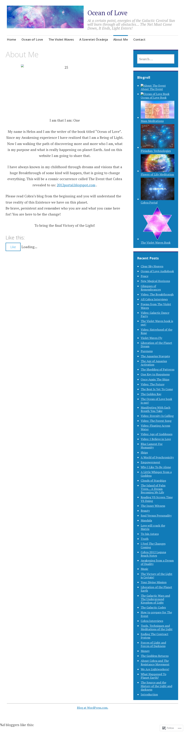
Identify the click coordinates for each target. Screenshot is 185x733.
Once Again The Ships (155, 379)
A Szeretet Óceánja (93, 39)
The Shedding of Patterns (157, 369)
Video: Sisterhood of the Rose (156, 331)
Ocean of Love (107, 13)
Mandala (146, 520)
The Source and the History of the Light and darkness (156, 685)
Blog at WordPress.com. (92, 708)
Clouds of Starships (153, 481)
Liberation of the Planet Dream (156, 344)
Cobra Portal (149, 202)
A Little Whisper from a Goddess (156, 473)
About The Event (152, 89)
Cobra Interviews (152, 621)
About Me (120, 39)
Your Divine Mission (154, 582)
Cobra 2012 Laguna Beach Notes (153, 554)
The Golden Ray (151, 394)
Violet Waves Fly (151, 338)
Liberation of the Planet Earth (156, 589)
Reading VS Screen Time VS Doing (157, 499)
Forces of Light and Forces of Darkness (153, 644)
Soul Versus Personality (156, 515)
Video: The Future (152, 384)
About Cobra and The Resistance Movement (155, 662)
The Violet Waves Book (156, 242)
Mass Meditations (152, 121)
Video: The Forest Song (156, 421)
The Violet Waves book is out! (157, 322)
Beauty (145, 511)
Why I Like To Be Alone (156, 467)
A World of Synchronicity (157, 457)
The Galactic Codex (153, 607)
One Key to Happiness (155, 374)
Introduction (149, 694)
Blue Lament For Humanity (152, 445)
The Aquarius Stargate (155, 356)
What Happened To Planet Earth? (153, 676)
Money (145, 651)
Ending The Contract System (154, 635)
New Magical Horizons (155, 281)
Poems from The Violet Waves (156, 306)
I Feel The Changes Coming (153, 545)
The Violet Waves (61, 39)
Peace (144, 276)
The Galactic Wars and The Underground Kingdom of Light (155, 599)
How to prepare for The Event (156, 614)
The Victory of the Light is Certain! (156, 575)
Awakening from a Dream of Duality (157, 562)
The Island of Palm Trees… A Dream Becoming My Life (153, 488)
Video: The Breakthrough (157, 294)
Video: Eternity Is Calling (157, 416)
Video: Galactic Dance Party (155, 314)
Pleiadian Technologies (156, 151)
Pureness (147, 351)
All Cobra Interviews (154, 299)
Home (11, 39)
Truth (145, 539)
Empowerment (150, 462)
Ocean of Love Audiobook (157, 271)
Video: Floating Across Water (155, 427)
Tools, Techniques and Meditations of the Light (157, 627)
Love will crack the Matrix (153, 527)
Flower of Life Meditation (157, 174)
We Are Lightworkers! (155, 669)
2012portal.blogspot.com (76, 185)
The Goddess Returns (155, 656)
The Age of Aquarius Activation (154, 362)
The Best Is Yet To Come (157, 389)
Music (144, 569)
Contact (139, 39)
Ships (144, 452)
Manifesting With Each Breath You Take (155, 409)
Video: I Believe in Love (156, 439)
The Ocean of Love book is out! (156, 400)
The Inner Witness (153, 506)
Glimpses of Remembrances (151, 287)
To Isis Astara (150, 534)
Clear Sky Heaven (152, 266)
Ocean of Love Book (154, 97)
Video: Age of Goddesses (156, 434)
